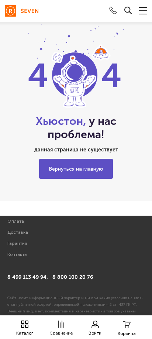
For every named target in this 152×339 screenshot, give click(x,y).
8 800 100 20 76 (72, 277)
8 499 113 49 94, (27, 277)
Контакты (17, 254)
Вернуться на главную (76, 169)
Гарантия (17, 243)
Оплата (15, 221)
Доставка (17, 232)
